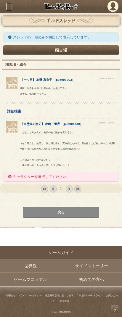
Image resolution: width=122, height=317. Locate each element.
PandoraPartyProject (61, 6)
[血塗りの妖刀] (12, 132)
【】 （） (48, 79)
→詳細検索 (12, 111)
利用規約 (10, 295)
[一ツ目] (12, 88)
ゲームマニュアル (30, 279)
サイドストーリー (91, 265)
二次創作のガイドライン (90, 295)
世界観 (30, 265)
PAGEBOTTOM (114, 309)
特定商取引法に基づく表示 (59, 295)
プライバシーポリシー (30, 295)
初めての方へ (91, 279)
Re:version (63, 301)
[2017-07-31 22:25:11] (106, 79)
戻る (61, 212)
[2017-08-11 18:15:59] (106, 123)
